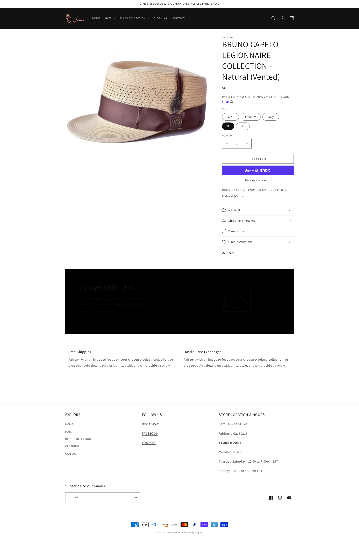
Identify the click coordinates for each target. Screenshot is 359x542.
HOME (69, 424)
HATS (68, 431)
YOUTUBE (149, 443)
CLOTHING (72, 446)
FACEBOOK (150, 433)
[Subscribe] (135, 497)
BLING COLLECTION (78, 439)
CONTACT (71, 453)
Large (271, 117)
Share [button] (231, 253)
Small (230, 117)
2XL (242, 126)
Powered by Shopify (192, 532)
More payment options (258, 180)
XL (228, 126)
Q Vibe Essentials (173, 532)
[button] (109, 18)
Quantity (227, 135)
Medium (250, 117)
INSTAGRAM (150, 424)
